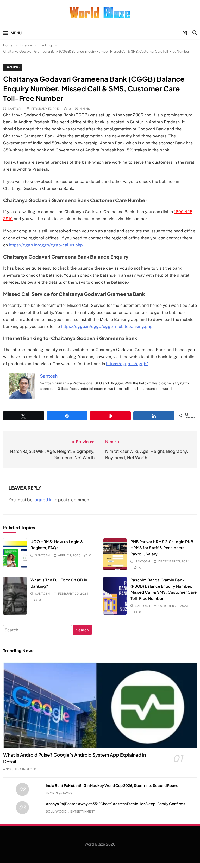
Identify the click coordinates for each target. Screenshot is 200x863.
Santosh (15, 108)
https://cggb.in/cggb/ (127, 363)
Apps (7, 769)
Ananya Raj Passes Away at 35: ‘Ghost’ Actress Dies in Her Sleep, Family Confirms (115, 803)
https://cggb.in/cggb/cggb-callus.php (46, 245)
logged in (42, 499)
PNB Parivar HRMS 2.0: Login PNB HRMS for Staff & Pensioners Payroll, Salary (161, 547)
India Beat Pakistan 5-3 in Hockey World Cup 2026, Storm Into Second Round (112, 785)
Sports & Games (59, 793)
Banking (13, 67)
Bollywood (56, 811)
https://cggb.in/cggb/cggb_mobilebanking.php (107, 326)
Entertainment (82, 811)
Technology (26, 769)
